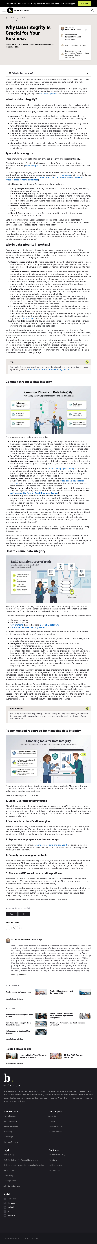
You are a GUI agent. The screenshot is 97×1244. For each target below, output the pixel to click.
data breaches (28, 318)
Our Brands (53, 1150)
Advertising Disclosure (12, 1186)
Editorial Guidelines (72, 56)
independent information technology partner (49, 369)
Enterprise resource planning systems (28, 627)
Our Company (55, 1111)
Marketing (8, 1131)
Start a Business (10, 1116)
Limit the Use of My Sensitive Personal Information (24, 1165)
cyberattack (65, 175)
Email (13, 974)
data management (48, 93)
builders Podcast (55, 1165)
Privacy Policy (9, 1155)
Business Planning (11, 1142)
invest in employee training (62, 468)
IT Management (27, 18)
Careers (51, 1121)
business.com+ (76, 1094)
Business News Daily (56, 1155)
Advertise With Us (55, 1126)
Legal (6, 1150)
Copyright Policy (10, 1181)
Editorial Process (55, 1131)
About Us (52, 1116)
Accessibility (8, 1175)
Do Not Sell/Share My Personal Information (21, 1160)
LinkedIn (22, 974)
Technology (14, 18)
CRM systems (16, 625)
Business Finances (11, 1121)
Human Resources (11, 1126)
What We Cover (11, 1111)
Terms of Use (9, 1170)
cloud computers (33, 165)
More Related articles (14, 1039)
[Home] (18, 10)
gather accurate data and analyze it (50, 845)
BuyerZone (52, 1160)
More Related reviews (14, 999)
